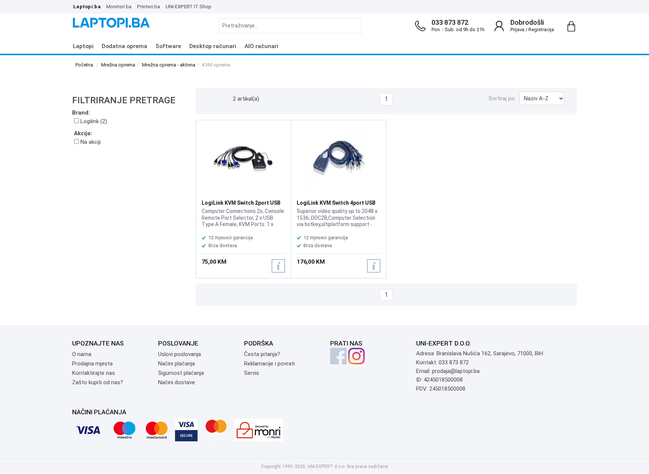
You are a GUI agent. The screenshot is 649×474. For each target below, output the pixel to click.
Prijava (517, 29)
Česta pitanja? (262, 354)
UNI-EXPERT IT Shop (188, 6)
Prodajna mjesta (92, 363)
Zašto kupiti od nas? (97, 382)
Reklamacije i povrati (269, 363)
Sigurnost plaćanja (181, 373)
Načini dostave (176, 382)
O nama (81, 354)
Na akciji (90, 142)
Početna (84, 65)
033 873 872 (450, 22)
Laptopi (83, 46)
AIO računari (261, 46)
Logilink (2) (93, 121)
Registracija (541, 29)
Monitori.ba (118, 6)
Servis (251, 373)
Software (168, 46)
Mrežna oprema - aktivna (168, 65)
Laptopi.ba (87, 6)
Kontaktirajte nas (93, 373)
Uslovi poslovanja (179, 354)
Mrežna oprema (118, 65)
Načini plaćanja (176, 363)
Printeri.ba (148, 6)
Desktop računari (212, 46)
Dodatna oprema (124, 46)
